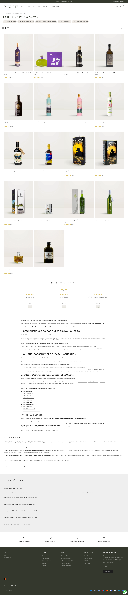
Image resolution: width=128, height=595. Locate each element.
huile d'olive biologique (93, 381)
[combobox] (8, 578)
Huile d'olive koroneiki (28, 404)
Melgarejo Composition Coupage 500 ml (13, 122)
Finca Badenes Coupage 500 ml (41, 122)
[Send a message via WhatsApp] (125, 592)
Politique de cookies (66, 563)
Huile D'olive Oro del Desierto (26, 21)
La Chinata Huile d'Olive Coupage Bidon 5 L (14, 220)
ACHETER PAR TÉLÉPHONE (118, 1)
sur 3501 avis (64, 291)
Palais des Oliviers (46, 568)
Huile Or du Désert (25, 430)
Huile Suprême (54, 430)
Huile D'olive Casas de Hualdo (80, 21)
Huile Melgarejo (46, 430)
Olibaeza (44, 565)
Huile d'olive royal (27, 402)
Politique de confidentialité (67, 560)
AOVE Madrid (87, 555)
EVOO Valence (87, 560)
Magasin (14, 13)
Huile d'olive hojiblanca (28, 395)
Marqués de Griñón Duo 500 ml (41, 269)
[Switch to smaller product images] (5, 28)
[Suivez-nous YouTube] (12, 585)
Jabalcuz (44, 563)
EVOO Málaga (87, 563)
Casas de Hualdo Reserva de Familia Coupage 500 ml (77, 72)
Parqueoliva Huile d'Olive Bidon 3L (103, 171)
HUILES (23, 6)
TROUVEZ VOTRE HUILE (43, 6)
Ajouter (112, 68)
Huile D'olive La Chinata (10, 21)
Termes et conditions (66, 558)
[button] (7, 77)
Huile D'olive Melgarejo (64, 21)
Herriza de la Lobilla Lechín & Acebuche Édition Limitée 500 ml (18, 72)
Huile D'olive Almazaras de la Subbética (46, 21)
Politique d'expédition (66, 565)
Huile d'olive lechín (27, 406)
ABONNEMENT (55, 6)
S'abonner (107, 571)
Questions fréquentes (66, 555)
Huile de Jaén (45, 558)
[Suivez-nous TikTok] (16, 585)
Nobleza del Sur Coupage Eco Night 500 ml (14, 171)
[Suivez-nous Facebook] (4, 585)
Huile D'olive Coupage (21, 13)
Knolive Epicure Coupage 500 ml (102, 220)
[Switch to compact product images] (8, 28)
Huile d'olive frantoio (28, 400)
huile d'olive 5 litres (82, 381)
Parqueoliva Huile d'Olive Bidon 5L (72, 171)
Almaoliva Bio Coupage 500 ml (102, 122)
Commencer (8, 13)
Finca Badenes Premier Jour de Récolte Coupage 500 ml (77, 122)
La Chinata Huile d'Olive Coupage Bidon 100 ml (45, 220)
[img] (64, 289)
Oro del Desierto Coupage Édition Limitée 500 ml (76, 220)
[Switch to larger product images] (3, 28)
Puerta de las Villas (46, 560)
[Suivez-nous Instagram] (8, 585)
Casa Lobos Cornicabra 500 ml (41, 171)
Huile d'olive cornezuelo (29, 408)
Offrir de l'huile (31, 6)
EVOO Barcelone (88, 558)
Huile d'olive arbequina (28, 393)
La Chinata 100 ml (8, 269)
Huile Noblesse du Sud (36, 430)
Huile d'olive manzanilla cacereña (31, 411)
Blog (43, 555)
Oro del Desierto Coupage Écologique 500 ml (105, 72)
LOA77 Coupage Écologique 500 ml (42, 72)
